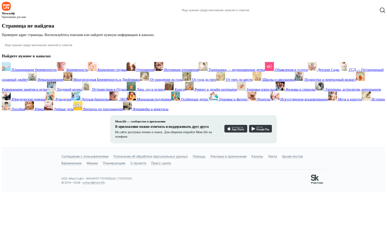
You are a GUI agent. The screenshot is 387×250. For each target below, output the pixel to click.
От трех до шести (239, 79)
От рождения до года (165, 79)
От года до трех (203, 79)
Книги (179, 89)
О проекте (138, 163)
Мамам (92, 163)
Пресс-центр (161, 163)
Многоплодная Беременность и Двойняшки (106, 79)
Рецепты (263, 99)
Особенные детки (194, 99)
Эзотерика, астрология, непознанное (352, 89)
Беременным (71, 163)
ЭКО (122, 99)
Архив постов (292, 156)
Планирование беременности (34, 70)
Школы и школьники (278, 79)
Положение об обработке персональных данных (150, 156)
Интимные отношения (181, 70)
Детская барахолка (95, 99)
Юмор (39, 109)
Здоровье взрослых (261, 89)
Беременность (77, 70)
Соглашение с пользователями (84, 156)
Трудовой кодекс (69, 89)
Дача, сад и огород (150, 89)
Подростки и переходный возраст (330, 79)
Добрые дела (63, 109)
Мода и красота (349, 99)
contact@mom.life (93, 182)
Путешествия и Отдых (109, 89)
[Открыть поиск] (382, 10)
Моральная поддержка (153, 99)
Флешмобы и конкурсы (150, 109)
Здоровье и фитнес (232, 99)
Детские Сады (328, 70)
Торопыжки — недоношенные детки (236, 70)
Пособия (18, 109)
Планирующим (114, 163)
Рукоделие (63, 99)
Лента (272, 156)
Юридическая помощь (28, 99)
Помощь (199, 156)
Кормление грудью (112, 70)
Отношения (144, 70)
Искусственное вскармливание (304, 99)
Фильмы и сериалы (300, 89)
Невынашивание (50, 79)
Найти (259, 10)
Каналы (257, 156)
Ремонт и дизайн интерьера (215, 89)
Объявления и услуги (291, 70)
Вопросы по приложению (102, 109)
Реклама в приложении (229, 156)
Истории (378, 99)
